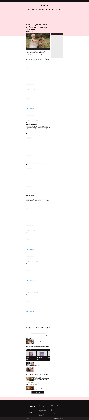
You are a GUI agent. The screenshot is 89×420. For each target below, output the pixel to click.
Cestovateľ (27, 357)
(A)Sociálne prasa (39, 357)
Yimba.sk (52, 410)
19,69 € (38, 359)
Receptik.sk (52, 406)
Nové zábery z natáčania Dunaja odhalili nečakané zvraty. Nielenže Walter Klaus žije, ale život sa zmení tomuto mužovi (41, 379)
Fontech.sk (58, 405)
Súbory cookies (41, 415)
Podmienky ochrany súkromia (43, 410)
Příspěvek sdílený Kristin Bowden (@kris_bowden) (32, 89)
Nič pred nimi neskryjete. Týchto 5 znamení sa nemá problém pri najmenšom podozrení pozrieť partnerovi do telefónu (41, 342)
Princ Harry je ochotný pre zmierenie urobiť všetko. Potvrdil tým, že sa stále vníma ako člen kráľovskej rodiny (41, 365)
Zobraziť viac (38, 392)
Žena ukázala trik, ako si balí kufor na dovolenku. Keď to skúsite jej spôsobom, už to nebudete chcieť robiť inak (41, 370)
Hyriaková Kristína (28, 31)
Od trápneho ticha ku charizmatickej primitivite (41, 358)
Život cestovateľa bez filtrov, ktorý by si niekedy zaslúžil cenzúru (30, 358)
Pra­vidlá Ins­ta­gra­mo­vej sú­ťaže (43, 411)
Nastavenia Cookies (41, 414)
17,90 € (27, 359)
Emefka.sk (58, 409)
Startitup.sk (59, 406)
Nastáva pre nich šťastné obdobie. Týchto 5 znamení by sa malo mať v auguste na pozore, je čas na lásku (41, 388)
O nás (39, 405)
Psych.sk (52, 409)
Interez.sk (52, 405)
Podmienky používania (42, 409)
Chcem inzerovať (41, 406)
